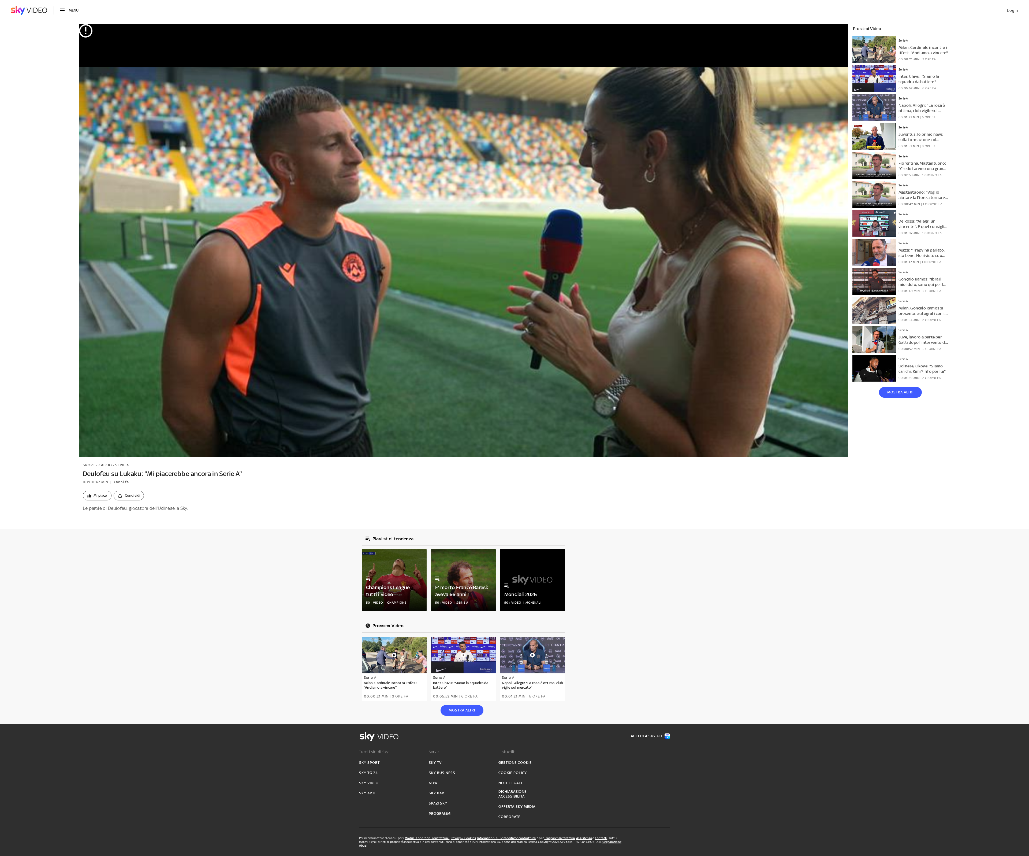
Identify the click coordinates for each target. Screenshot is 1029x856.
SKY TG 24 (368, 773)
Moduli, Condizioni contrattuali (427, 838)
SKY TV (435, 763)
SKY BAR (436, 793)
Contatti (601, 838)
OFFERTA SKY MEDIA (516, 807)
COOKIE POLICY (512, 773)
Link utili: (506, 752)
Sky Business (442, 773)
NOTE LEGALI (510, 783)
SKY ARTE (367, 793)
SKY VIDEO (369, 783)
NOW (433, 783)
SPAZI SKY (438, 803)
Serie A (122, 465)
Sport (89, 465)
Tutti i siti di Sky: (374, 752)
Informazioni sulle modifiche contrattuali (506, 838)
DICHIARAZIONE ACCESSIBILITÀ (512, 793)
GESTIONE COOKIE (515, 763)
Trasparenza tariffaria (559, 838)
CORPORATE (509, 817)
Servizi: (435, 752)
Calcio (105, 465)
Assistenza (584, 838)
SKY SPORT (369, 763)
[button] (97, 495)
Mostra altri (900, 392)
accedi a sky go (646, 736)
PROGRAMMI (440, 813)
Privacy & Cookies (463, 838)
